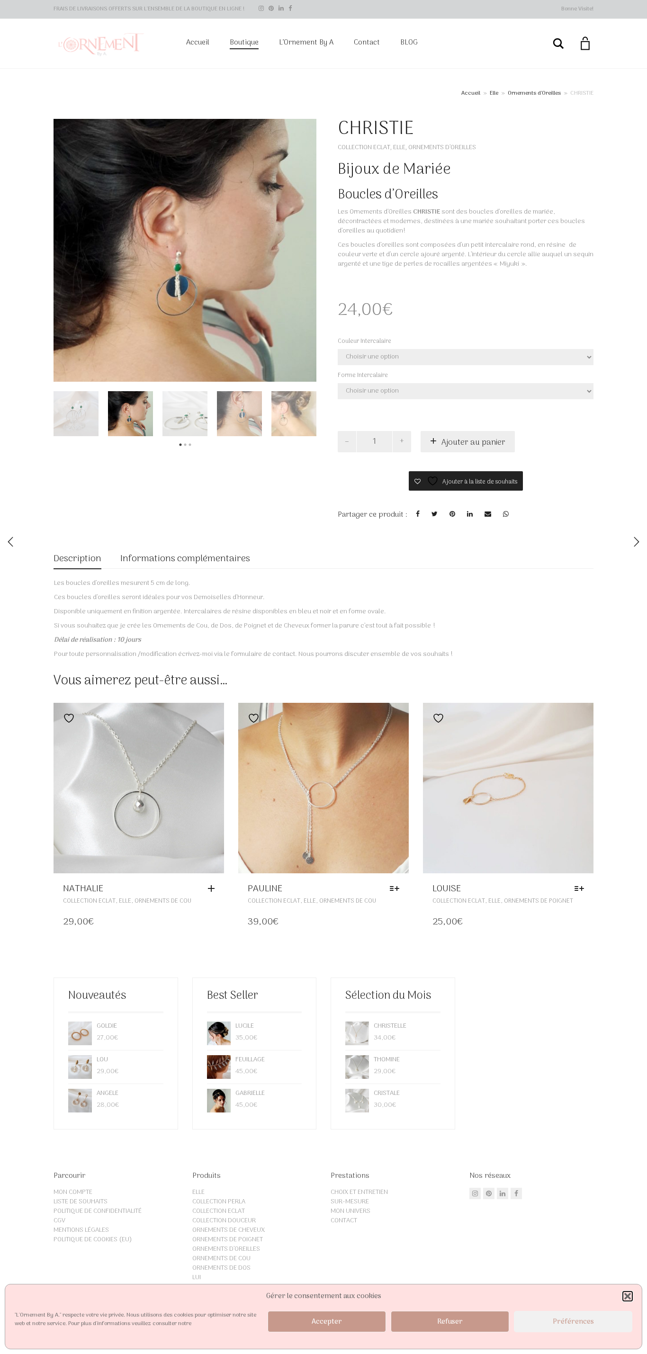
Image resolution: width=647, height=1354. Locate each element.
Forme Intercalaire (363, 375)
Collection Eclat (364, 147)
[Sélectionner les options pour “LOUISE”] (582, 889)
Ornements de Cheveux (228, 1230)
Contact (367, 42)
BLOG (409, 42)
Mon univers (350, 1211)
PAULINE (265, 889)
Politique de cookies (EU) (93, 1239)
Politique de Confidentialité (98, 1211)
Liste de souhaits (81, 1201)
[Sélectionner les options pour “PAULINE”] (397, 889)
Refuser (450, 1321)
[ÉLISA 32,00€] (10, 542)
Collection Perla (218, 1201)
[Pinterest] (271, 9)
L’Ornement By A (306, 42)
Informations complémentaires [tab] (185, 558)
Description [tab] (77, 558)
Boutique (244, 42)
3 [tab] (190, 444)
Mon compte (73, 1192)
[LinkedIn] (281, 9)
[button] (627, 1296)
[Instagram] (261, 9)
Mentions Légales (81, 1230)
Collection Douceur (224, 1220)
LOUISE (446, 889)
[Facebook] (290, 9)
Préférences (573, 1321)
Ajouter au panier (473, 442)
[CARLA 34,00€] (636, 542)
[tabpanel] (76, 413)
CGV (59, 1220)
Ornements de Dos (221, 1268)
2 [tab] (185, 444)
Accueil (197, 42)
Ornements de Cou (163, 901)
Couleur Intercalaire (364, 341)
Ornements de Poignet (538, 901)
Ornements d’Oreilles (534, 94)
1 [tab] (180, 444)
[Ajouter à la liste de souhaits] (66, 718)
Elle (494, 94)
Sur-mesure (350, 1201)
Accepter (327, 1321)
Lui (196, 1277)
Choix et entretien (359, 1192)
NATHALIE (83, 889)
